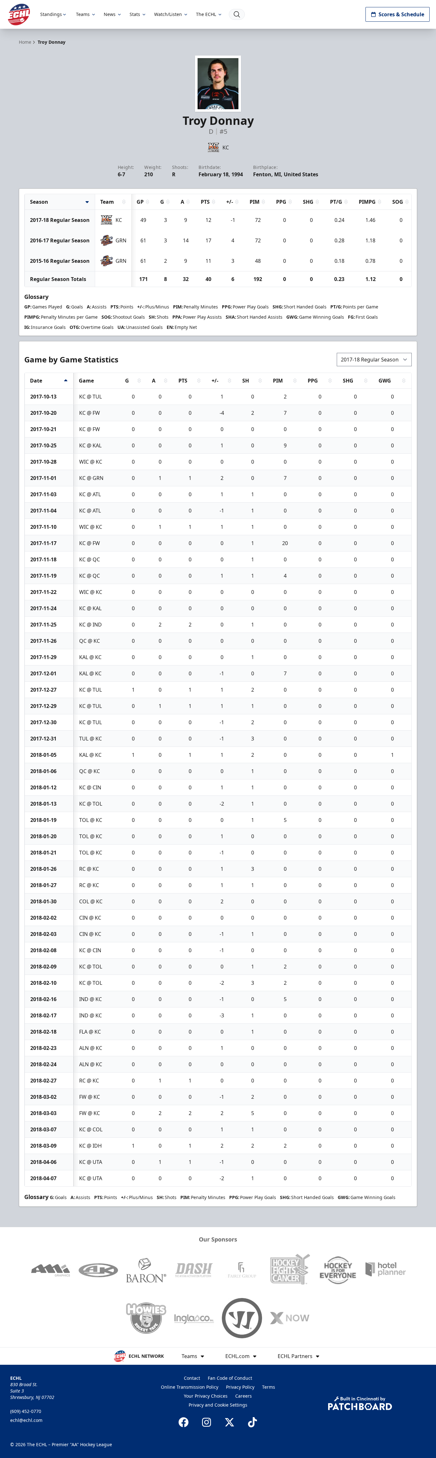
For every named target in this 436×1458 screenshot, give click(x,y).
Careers (243, 1396)
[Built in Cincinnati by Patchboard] (360, 1403)
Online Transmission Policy (189, 1387)
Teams (83, 14)
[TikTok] (252, 1422)
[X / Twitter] (229, 1422)
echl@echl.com (26, 1420)
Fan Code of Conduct (230, 1378)
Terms (268, 1387)
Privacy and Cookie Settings (218, 1405)
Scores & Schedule (401, 14)
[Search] (237, 14)
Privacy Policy (240, 1387)
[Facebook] (183, 1422)
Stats (135, 14)
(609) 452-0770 (25, 1411)
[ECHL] (18, 15)
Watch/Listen (168, 14)
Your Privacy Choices (206, 1396)
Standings (51, 14)
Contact (192, 1378)
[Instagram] (206, 1422)
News (110, 14)
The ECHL (206, 14)
